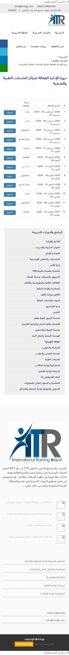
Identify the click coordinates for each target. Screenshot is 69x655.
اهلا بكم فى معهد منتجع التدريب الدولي (41, 10)
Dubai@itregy (24, 644)
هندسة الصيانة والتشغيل (47, 330)
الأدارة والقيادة (53, 241)
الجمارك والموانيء (51, 348)
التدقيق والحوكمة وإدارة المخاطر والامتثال (39, 389)
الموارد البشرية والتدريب (48, 247)
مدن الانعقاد (57, 46)
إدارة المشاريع (53, 306)
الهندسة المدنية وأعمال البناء (46, 336)
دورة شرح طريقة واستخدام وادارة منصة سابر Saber (29, 514)
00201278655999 (46, 6)
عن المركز (21, 46)
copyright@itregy (34, 639)
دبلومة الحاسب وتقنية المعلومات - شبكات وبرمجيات (29, 502)
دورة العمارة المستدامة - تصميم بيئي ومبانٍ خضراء (30, 537)
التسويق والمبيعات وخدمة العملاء (43, 277)
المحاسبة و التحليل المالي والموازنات (42, 383)
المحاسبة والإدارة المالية (48, 289)
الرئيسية (59, 32)
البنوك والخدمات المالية (48, 300)
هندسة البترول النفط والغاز (47, 318)
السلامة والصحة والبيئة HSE (46, 271)
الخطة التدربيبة (19, 32)
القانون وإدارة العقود (50, 294)
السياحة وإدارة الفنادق (49, 371)
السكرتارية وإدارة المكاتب (47, 365)
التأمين (56, 312)
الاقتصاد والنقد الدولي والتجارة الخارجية (41, 324)
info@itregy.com (24, 6)
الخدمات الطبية (52, 359)
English (12, 10)
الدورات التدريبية (41, 32)
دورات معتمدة (38, 46)
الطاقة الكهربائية (52, 342)
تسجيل (10, 113)
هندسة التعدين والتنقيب (47, 353)
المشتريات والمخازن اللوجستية (45, 259)
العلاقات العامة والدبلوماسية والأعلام (42, 283)
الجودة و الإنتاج (52, 253)
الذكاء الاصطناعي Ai (50, 377)
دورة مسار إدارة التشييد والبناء (39, 525)
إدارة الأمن (55, 265)
